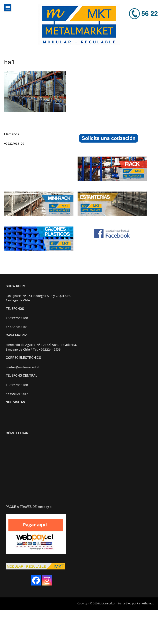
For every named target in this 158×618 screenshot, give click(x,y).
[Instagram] (47, 580)
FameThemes (145, 603)
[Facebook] (36, 580)
